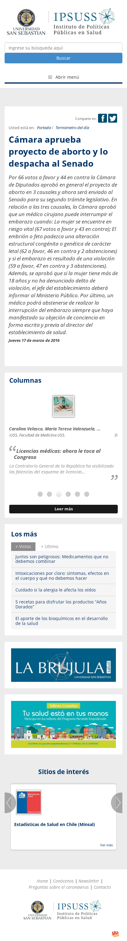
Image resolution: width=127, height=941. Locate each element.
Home (42, 881)
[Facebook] (102, 118)
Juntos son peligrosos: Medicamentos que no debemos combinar (61, 559)
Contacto (102, 887)
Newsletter (89, 881)
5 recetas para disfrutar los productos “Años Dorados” (61, 604)
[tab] (23, 546)
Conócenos (63, 881)
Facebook (102, 118)
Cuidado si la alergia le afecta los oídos (55, 590)
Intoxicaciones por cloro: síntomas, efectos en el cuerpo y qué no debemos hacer (62, 575)
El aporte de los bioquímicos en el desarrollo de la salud (61, 620)
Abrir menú (66, 77)
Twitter (112, 118)
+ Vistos (23, 546)
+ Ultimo (49, 546)
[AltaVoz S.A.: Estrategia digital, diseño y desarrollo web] (115, 934)
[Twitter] (112, 118)
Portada (44, 127)
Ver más (106, 845)
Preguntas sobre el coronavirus (59, 887)
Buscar (63, 58)
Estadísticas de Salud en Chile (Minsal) (54, 824)
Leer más (64, 509)
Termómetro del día (72, 127)
